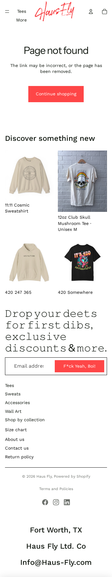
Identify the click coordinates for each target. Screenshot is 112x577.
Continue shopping (56, 93)
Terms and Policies (56, 489)
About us (14, 439)
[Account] (91, 11)
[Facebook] (45, 502)
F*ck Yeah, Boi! (79, 366)
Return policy (19, 456)
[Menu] (7, 11)
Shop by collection (25, 419)
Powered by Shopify (72, 476)
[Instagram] (56, 502)
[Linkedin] (67, 502)
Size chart (16, 429)
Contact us (17, 448)
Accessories (17, 402)
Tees (9, 385)
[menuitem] (21, 20)
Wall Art (13, 411)
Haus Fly (44, 476)
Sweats (13, 393)
